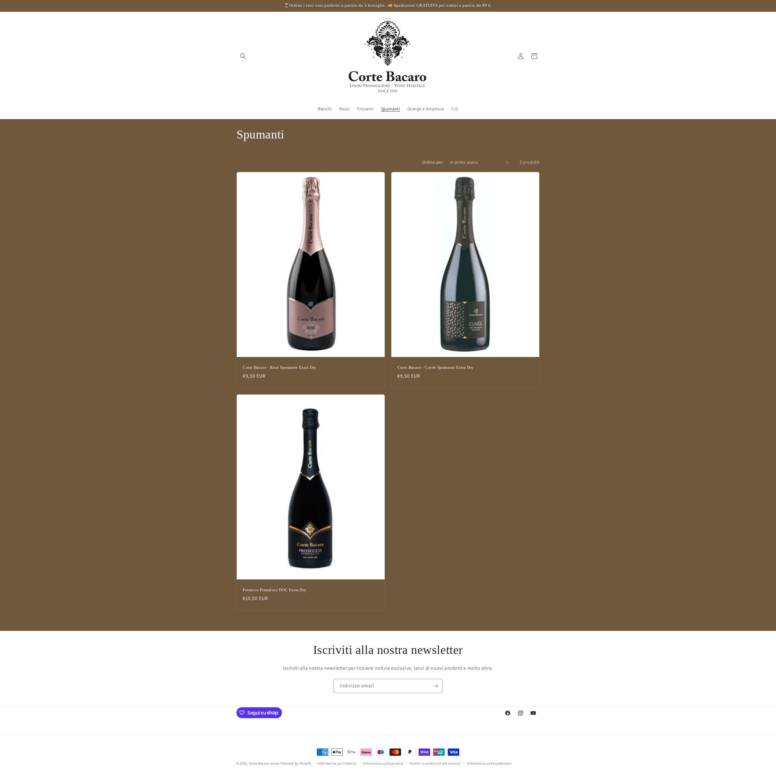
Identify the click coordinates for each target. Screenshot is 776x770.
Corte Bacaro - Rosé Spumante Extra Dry (279, 367)
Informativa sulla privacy (383, 763)
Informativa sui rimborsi (337, 763)
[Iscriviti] (435, 686)
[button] (243, 56)
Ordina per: (432, 162)
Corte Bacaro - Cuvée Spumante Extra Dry (435, 367)
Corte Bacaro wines (264, 763)
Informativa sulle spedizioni (489, 763)
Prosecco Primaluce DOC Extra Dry (274, 590)
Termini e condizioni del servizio (435, 763)
